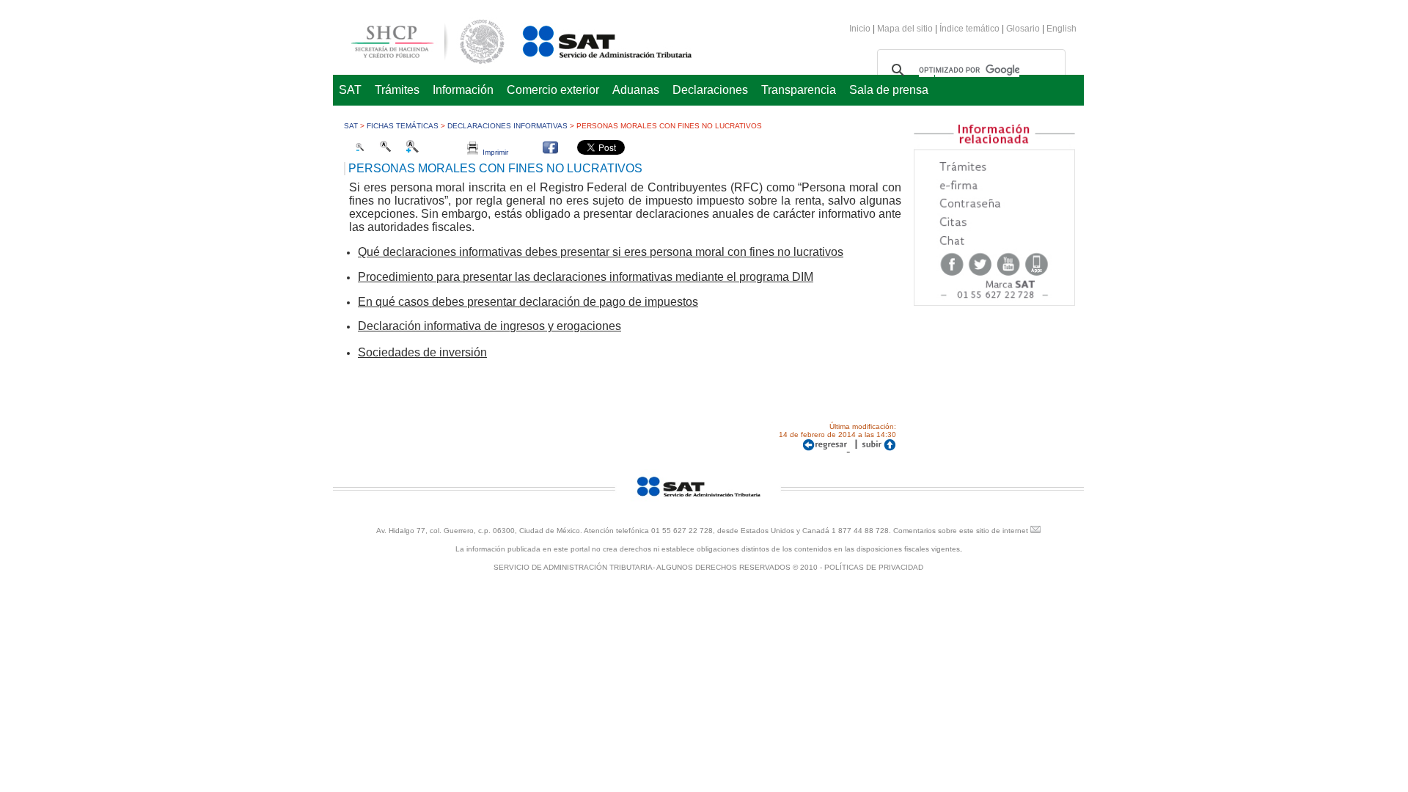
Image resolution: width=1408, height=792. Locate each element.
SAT (350, 90)
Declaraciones (710, 90)
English (1061, 28)
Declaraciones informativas (507, 126)
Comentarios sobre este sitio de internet (960, 531)
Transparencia (798, 90)
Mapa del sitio (906, 28)
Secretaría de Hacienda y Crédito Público (416, 39)
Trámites (397, 90)
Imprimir (493, 152)
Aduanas (635, 90)
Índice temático (969, 28)
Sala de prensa (888, 90)
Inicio (859, 28)
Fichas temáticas (403, 126)
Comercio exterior (553, 90)
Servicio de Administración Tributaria (591, 39)
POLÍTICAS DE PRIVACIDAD (873, 567)
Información (463, 90)
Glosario (1023, 28)
